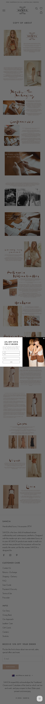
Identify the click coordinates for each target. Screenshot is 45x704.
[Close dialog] (43, 338)
